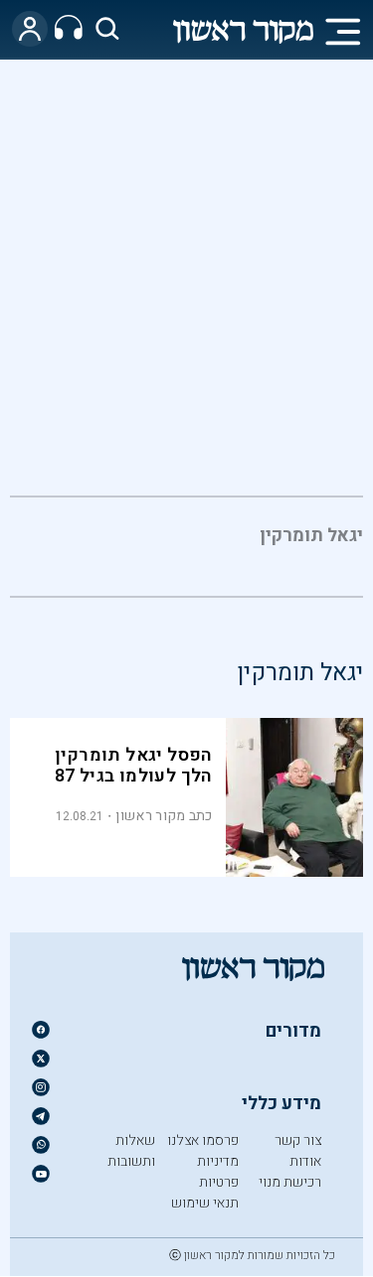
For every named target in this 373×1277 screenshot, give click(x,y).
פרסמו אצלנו (203, 1140)
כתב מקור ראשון (163, 815)
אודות (305, 1161)
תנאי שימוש (205, 1203)
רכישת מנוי (290, 1182)
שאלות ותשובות (131, 1151)
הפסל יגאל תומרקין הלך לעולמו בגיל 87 (134, 765)
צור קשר (298, 1140)
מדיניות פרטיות (218, 1172)
